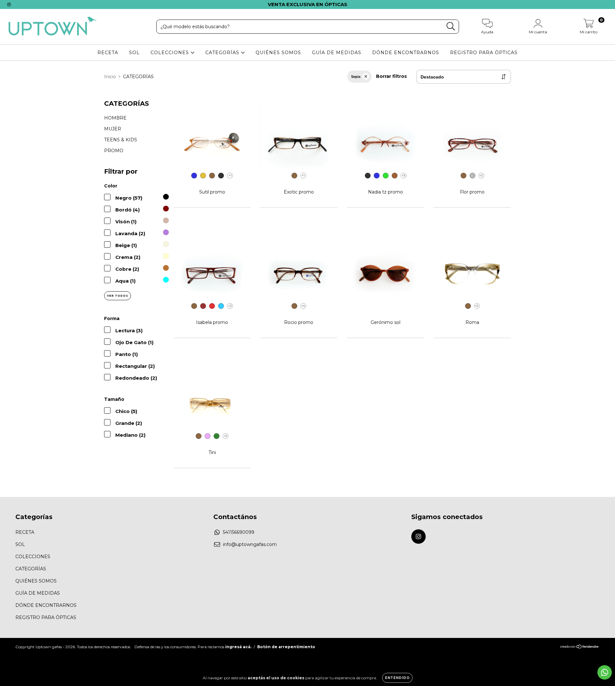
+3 (403, 175)
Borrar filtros (391, 76)
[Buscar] (450, 26)
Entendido (397, 678)
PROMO (113, 150)
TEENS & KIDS (120, 140)
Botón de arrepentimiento (286, 646)
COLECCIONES (171, 52)
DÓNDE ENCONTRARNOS (405, 52)
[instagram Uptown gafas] (9, 4)
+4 (303, 306)
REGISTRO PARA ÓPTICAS (484, 52)
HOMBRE (115, 118)
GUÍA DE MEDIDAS (336, 52)
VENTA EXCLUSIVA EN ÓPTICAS (307, 4)
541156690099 (238, 532)
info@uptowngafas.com (250, 544)
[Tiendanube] (580, 647)
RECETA (107, 52)
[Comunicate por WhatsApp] (604, 672)
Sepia (355, 77)
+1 (230, 175)
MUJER (112, 129)
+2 (481, 175)
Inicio (110, 76)
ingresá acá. (238, 646)
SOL (134, 52)
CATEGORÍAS (223, 52)
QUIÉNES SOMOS (278, 52)
